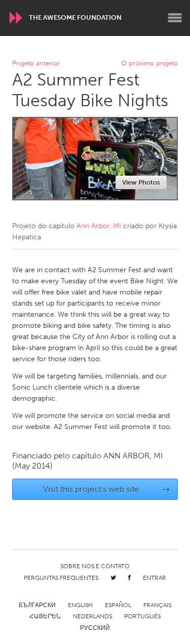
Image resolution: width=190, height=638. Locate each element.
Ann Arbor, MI (99, 226)
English (80, 605)
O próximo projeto (149, 63)
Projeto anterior (36, 63)
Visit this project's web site (106, 489)
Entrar (154, 577)
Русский (95, 627)
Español (118, 605)
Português (142, 616)
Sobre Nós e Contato (95, 566)
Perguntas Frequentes (61, 577)
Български (37, 605)
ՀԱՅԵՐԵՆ (45, 616)
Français (157, 605)
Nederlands (92, 616)
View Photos (141, 182)
